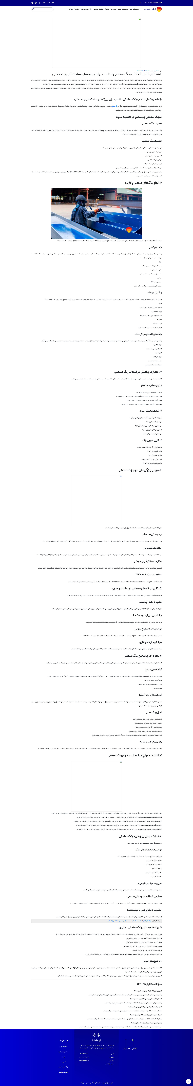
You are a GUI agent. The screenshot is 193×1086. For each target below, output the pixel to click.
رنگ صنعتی (114, 106)
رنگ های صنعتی (98, 9)
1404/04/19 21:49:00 (143, 71)
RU (48, 3)
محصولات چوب (134, 9)
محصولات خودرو (123, 9)
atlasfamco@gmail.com (154, 3)
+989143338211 (84, 1061)
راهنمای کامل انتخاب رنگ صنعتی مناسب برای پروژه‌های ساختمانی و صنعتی (129, 921)
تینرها (107, 9)
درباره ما (77, 9)
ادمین (156, 71)
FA (44, 3)
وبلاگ (71, 9)
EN (53, 3)
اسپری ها (113, 9)
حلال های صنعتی (86, 9)
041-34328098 (84, 1057)
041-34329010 (83, 1054)
